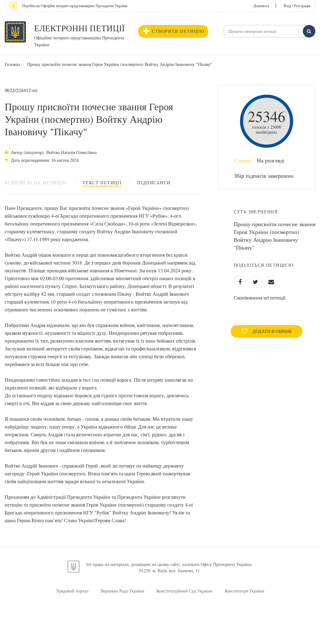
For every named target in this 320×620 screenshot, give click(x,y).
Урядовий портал (72, 591)
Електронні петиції (79, 28)
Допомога (261, 5)
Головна (12, 64)
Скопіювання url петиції (259, 297)
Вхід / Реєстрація (297, 5)
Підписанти (153, 183)
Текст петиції (102, 183)
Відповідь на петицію (36, 183)
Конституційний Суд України (184, 591)
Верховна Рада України (122, 591)
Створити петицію (178, 31)
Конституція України (244, 591)
